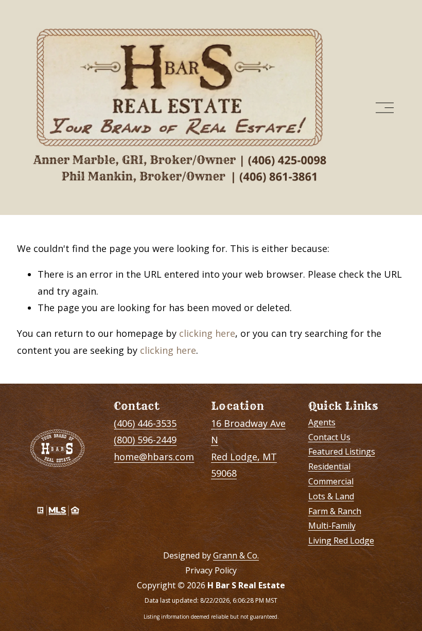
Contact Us (329, 437)
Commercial (331, 481)
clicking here (207, 333)
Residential (329, 466)
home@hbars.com (154, 456)
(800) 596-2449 (145, 440)
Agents (322, 422)
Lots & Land (331, 496)
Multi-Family (332, 525)
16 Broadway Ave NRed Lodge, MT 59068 (248, 448)
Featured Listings (341, 451)
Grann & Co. (236, 555)
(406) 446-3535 (145, 423)
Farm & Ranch (334, 511)
